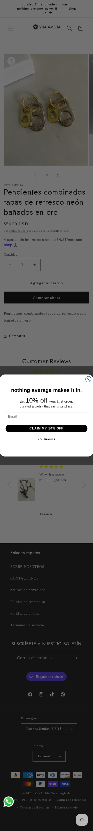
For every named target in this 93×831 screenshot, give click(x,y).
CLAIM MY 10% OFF (46, 428)
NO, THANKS (46, 439)
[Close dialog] (88, 379)
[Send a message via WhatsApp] (9, 802)
